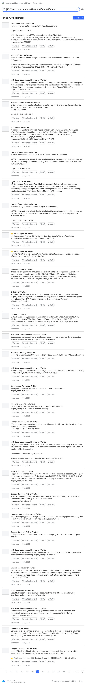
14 (11, 672)
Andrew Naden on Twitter (11, 268)
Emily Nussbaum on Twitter (11, 588)
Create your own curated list (64, 681)
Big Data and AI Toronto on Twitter (14, 101)
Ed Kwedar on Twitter (9, 125)
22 (53, 672)
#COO (42, 46)
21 (48, 672)
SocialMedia (37, 3)
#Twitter (15, 46)
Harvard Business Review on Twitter (15, 512)
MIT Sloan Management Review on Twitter (18, 78)
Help (81, 681)
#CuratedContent (29, 46)
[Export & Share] (82, 9)
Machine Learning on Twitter (12, 402)
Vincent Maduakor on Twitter (12, 566)
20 (43, 672)
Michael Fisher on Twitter (10, 53)
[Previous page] (77, 671)
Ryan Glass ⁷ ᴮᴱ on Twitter (11, 180)
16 (22, 672)
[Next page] (82, 671)
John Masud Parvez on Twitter (13, 384)
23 (58, 672)
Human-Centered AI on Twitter (13, 150)
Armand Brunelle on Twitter (11, 22)
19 (38, 672)
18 (32, 672)
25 (69, 672)
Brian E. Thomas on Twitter (11, 470)
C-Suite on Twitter (7, 290)
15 (17, 672)
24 (64, 672)
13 (6, 672)
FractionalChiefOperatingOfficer (17, 3)
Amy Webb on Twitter (9, 627)
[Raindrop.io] (3, 681)
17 (27, 672)
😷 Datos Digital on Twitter (11, 232)
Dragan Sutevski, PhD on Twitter (13, 420)
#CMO (51, 46)
